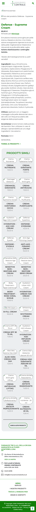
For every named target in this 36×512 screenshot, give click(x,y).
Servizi (18, 485)
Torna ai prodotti (10, 144)
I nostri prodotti (18, 489)
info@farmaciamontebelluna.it (15, 475)
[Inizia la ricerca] (33, 3)
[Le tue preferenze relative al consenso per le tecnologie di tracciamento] (32, 508)
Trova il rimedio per (18, 492)
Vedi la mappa (10, 459)
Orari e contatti (18, 495)
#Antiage (15, 34)
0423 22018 (8, 471)
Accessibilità (6, 507)
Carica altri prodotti (18, 425)
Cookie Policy (18, 509)
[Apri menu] (3, 3)
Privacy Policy (28, 507)
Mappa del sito (17, 507)
